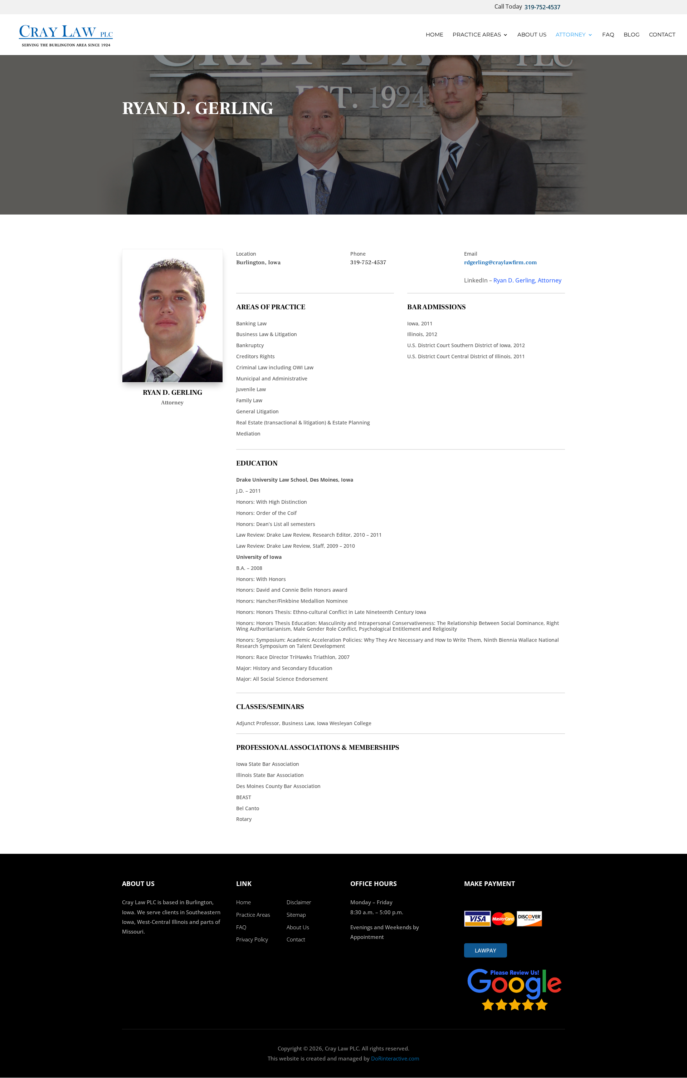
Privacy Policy (252, 939)
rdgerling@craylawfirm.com (500, 262)
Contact (662, 35)
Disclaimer (299, 902)
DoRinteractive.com (394, 1058)
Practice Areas (477, 35)
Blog (632, 35)
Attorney (571, 35)
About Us (531, 35)
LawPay (485, 950)
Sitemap (296, 914)
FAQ (608, 35)
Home (434, 35)
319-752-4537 (542, 7)
